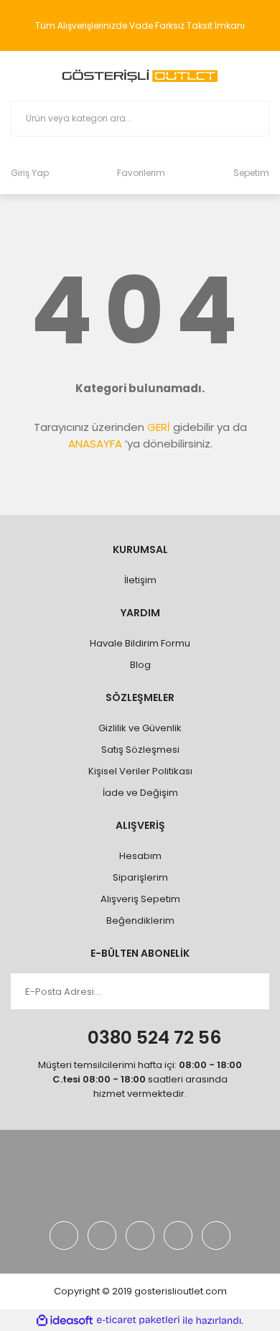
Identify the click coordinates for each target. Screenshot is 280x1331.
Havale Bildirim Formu (140, 643)
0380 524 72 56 (154, 1037)
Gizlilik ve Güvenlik (140, 728)
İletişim (140, 580)
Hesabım (140, 856)
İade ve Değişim (140, 792)
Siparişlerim (140, 877)
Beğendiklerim (140, 920)
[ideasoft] (64, 1320)
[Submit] (247, 991)
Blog (140, 665)
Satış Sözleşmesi (140, 749)
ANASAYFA (95, 443)
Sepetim (251, 173)
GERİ (158, 427)
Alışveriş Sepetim (140, 899)
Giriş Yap (30, 173)
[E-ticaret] (138, 1320)
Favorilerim (141, 173)
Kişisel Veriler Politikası (140, 771)
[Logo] (140, 76)
